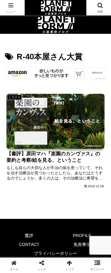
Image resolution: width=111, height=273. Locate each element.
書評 (29, 235)
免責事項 (82, 244)
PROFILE (82, 235)
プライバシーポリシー (55, 253)
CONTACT (29, 244)
